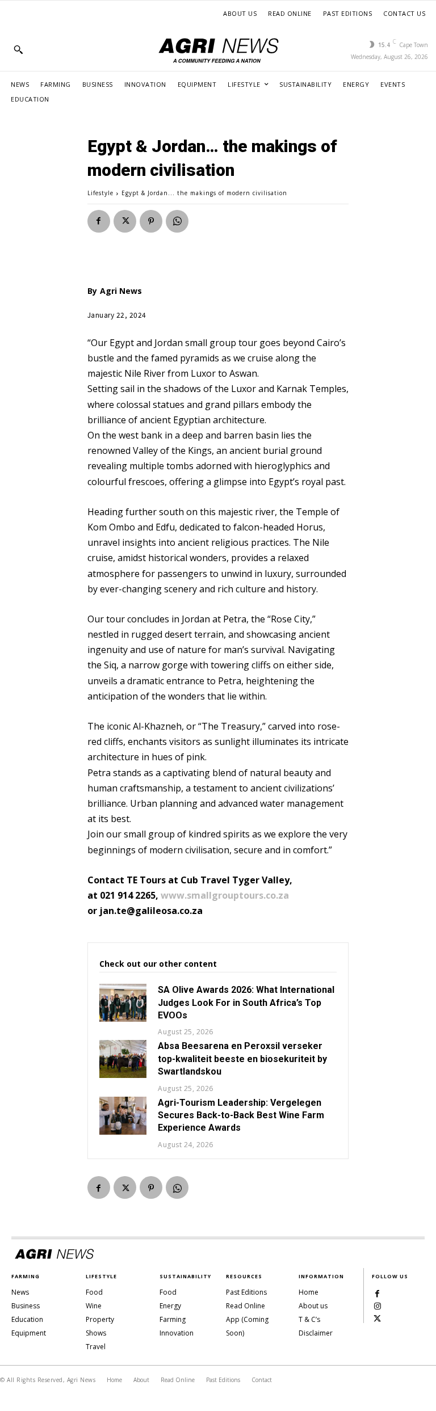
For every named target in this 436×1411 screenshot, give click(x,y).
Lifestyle (100, 193)
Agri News (121, 290)
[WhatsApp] (177, 221)
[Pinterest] (151, 221)
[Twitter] (125, 221)
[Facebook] (98, 221)
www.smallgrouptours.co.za (225, 895)
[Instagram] (377, 1305)
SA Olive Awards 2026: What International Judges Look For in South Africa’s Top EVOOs (246, 1002)
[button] (18, 49)
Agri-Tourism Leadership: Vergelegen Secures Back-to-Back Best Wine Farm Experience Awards (241, 1115)
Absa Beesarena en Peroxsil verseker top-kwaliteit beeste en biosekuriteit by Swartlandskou (242, 1059)
